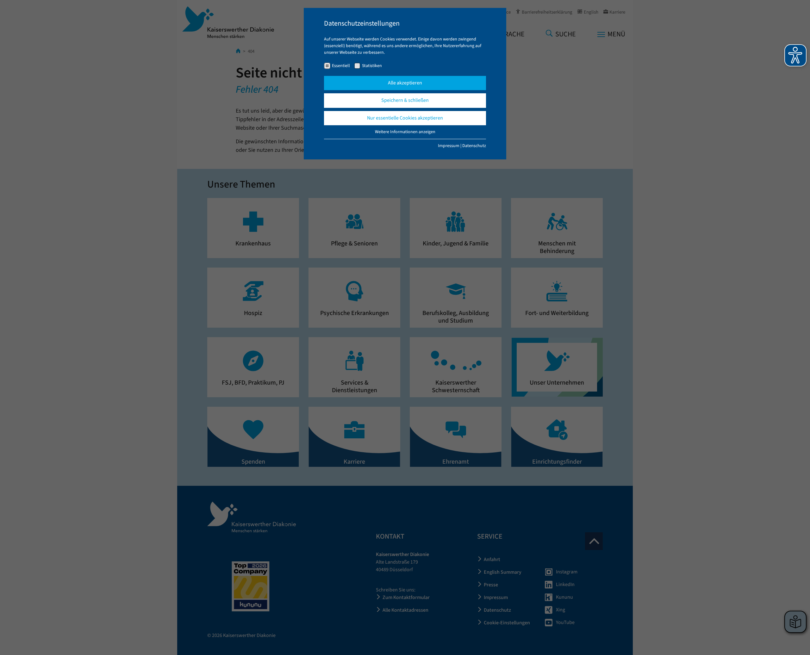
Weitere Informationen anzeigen (405, 132)
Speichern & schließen (405, 100)
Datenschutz (474, 146)
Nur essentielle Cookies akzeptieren (405, 117)
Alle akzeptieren (405, 82)
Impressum (448, 146)
